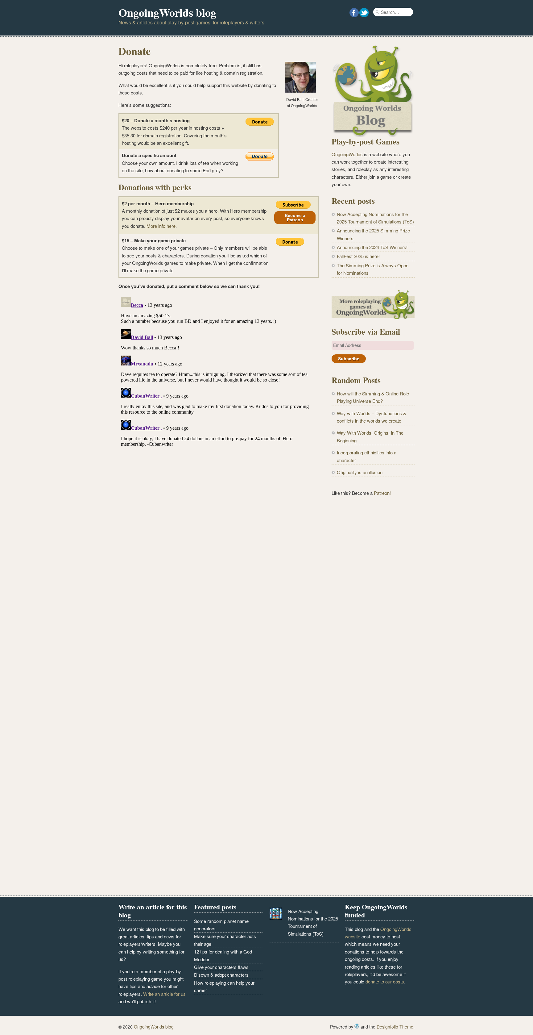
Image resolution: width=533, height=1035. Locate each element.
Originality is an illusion (359, 472)
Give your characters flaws (221, 967)
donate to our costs (385, 981)
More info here (161, 226)
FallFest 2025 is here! (358, 256)
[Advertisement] (373, 603)
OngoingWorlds (347, 154)
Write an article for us (164, 994)
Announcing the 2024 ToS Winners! (372, 247)
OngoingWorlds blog (167, 12)
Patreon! (382, 493)
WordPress (356, 1026)
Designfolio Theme (395, 1027)
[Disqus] (218, 371)
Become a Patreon (295, 217)
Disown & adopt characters (221, 974)
